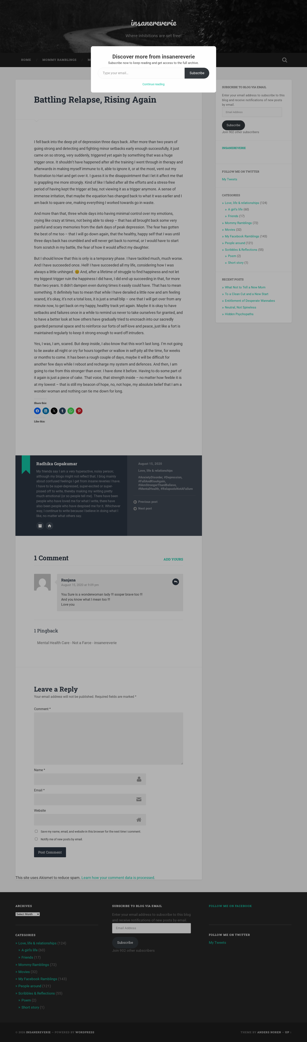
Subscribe (197, 73)
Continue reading (153, 84)
